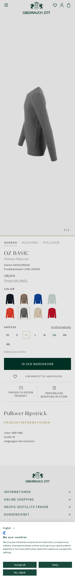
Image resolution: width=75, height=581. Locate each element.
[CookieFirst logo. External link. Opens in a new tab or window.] (4, 533)
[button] (9, 528)
